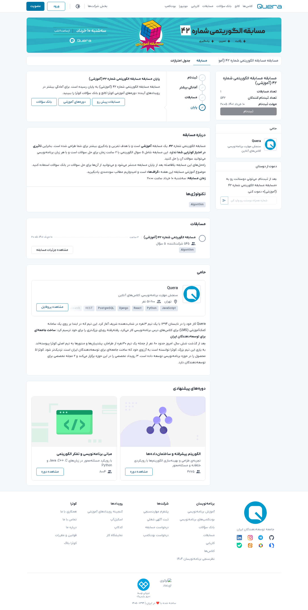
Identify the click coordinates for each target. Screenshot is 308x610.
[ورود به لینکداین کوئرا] (239, 537)
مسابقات (209, 535)
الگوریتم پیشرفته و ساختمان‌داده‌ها (173, 454)
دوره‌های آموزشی (74, 102)
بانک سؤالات (44, 102)
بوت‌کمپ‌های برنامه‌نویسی (197, 519)
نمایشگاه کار (114, 535)
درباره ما (71, 527)
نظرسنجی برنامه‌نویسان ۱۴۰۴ (196, 559)
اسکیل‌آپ (116, 519)
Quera (172, 288)
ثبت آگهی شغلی (158, 519)
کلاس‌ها (209, 551)
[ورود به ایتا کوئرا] (250, 545)
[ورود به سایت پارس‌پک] (143, 584)
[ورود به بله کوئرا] (239, 545)
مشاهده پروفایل (52, 307)
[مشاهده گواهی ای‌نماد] (162, 588)
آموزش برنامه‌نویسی (201, 511)
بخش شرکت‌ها (97, 6)
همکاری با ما (68, 511)
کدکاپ (118, 527)
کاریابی (210, 543)
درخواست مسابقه (157, 527)
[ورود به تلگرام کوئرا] (260, 537)
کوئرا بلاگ (70, 543)
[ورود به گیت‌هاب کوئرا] (271, 537)
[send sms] (224, 200)
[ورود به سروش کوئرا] (271, 545)
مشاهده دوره (139, 472)
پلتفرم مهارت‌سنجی (156, 511)
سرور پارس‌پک (143, 596)
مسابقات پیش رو (108, 102)
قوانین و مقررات (66, 535)
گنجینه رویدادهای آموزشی (105, 511)
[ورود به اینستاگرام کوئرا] (250, 537)
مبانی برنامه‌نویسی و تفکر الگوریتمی (84, 454)
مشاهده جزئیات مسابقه (52, 250)
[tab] (201, 60)
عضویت (35, 6)
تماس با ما (70, 519)
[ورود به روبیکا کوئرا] (260, 545)
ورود (56, 6)
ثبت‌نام (248, 111)
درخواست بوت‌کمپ (156, 535)
